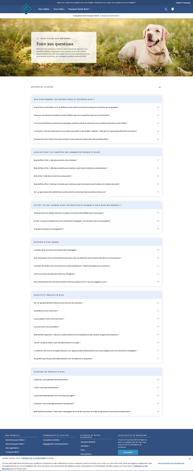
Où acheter (128, 452)
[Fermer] (190, 458)
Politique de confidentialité (33, 458)
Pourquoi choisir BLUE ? (78, 9)
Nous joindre (86, 454)
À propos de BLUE (88, 442)
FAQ (82, 450)
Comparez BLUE (12, 452)
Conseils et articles (51, 440)
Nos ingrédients (12, 448)
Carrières (84, 446)
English (179, 3)
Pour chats (59, 9)
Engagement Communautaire (55, 444)
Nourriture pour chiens (15, 440)
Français (186, 3)
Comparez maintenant (109, 16)
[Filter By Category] (160, 87)
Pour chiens (43, 9)
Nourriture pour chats (15, 444)
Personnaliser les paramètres (171, 463)
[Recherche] (166, 9)
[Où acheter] (173, 9)
